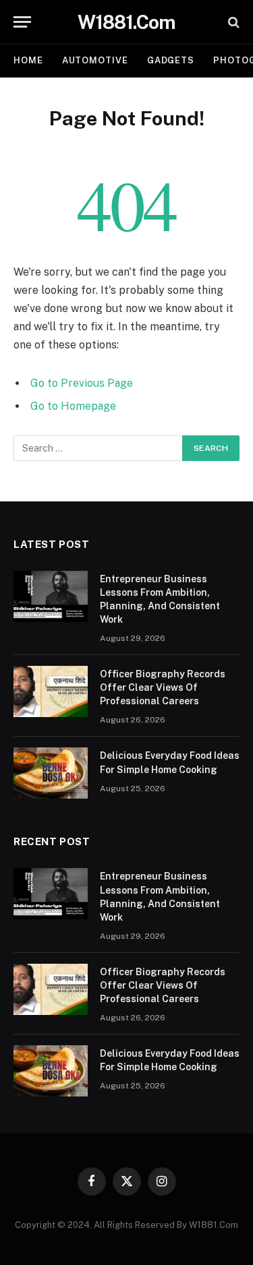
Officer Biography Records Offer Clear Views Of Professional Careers (162, 687)
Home (28, 60)
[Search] (232, 22)
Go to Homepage (73, 406)
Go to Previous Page (81, 383)
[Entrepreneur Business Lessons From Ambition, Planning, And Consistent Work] (50, 596)
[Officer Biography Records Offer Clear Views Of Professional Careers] (50, 691)
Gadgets (170, 60)
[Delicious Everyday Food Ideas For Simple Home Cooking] (50, 773)
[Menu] (22, 22)
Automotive (95, 60)
